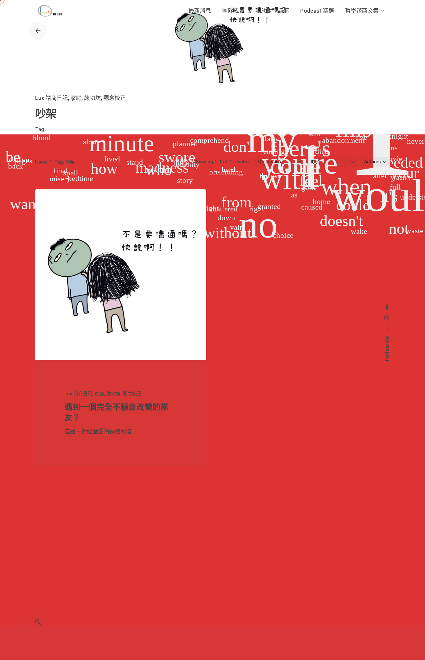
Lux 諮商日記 (51, 98)
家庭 (76, 98)
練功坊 (92, 98)
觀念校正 (114, 98)
